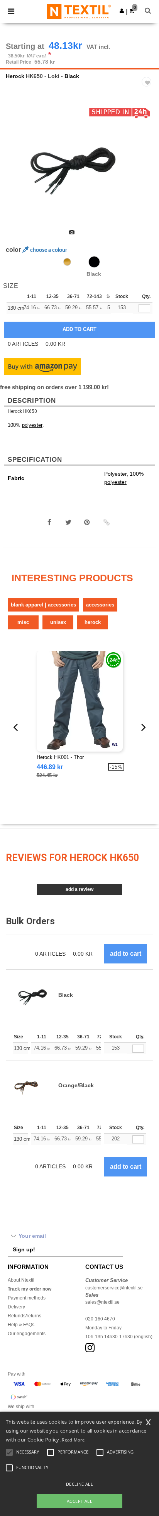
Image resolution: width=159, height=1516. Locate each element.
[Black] (94, 262)
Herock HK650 (22, 411)
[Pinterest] (87, 522)
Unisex (58, 622)
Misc (23, 622)
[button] (122, 11)
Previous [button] (16, 169)
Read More (73, 1440)
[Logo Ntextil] (79, 11)
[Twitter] (68, 522)
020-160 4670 (100, 1319)
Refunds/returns (24, 1315)
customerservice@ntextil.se (114, 1288)
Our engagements (27, 1333)
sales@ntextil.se (102, 1302)
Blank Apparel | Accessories (43, 605)
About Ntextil (21, 1280)
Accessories (100, 605)
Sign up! (24, 1249)
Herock (15, 76)
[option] (79, 164)
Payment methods (27, 1298)
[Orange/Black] (67, 262)
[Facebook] (49, 522)
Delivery (16, 1307)
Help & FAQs (21, 1324)
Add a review (79, 889)
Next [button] (147, 169)
